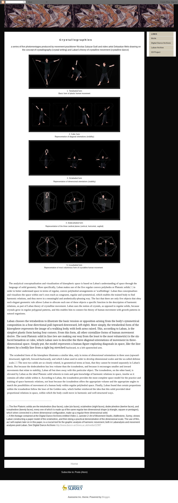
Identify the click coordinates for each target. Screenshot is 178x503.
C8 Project (155, 52)
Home (74, 463)
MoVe (153, 38)
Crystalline (14, 33)
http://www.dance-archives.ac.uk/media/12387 (78, 425)
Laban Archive (157, 47)
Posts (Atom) (81, 472)
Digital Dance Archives (161, 43)
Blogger (106, 497)
